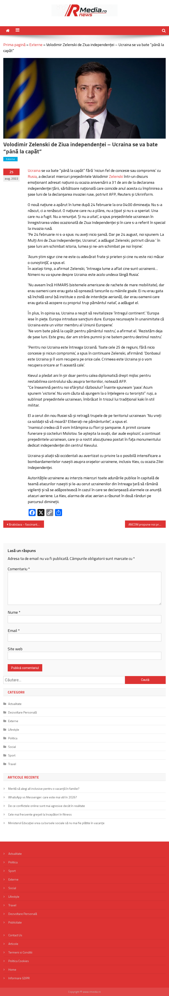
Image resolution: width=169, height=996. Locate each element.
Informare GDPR (19, 978)
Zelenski (116, 176)
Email (14, 631)
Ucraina (34, 170)
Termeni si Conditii (20, 952)
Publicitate (15, 922)
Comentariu (19, 569)
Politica (12, 738)
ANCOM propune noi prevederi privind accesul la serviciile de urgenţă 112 (147, 524)
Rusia (32, 176)
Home (12, 969)
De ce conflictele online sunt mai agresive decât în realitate (46, 805)
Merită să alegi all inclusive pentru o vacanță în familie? (43, 788)
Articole (13, 943)
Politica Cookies (18, 961)
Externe (35, 45)
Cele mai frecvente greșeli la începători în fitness (40, 814)
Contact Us (15, 935)
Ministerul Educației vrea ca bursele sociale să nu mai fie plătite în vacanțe (56, 823)
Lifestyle (13, 729)
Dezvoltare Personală (22, 712)
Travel (12, 764)
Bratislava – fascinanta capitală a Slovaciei (26, 524)
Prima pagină (14, 45)
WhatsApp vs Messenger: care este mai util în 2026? (42, 797)
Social (12, 746)
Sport (11, 755)
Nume (14, 612)
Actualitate (15, 703)
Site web (15, 649)
